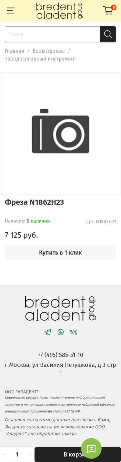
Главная (14, 51)
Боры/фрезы (49, 51)
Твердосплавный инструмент (40, 59)
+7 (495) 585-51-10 (60, 354)
